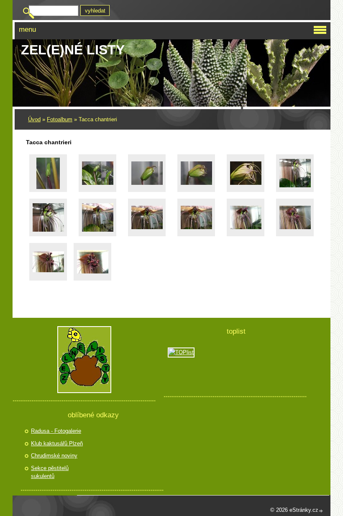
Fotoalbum (59, 119)
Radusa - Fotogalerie (56, 431)
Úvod (34, 119)
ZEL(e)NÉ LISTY (73, 49)
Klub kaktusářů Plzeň (57, 443)
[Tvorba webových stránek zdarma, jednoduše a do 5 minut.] (321, 511)
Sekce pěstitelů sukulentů (50, 472)
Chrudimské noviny (54, 455)
